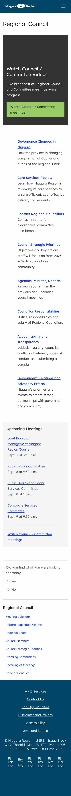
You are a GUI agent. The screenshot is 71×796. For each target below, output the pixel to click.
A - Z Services (35, 691)
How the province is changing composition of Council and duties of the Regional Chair (39, 152)
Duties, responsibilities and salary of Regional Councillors (40, 317)
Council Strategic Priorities (24, 649)
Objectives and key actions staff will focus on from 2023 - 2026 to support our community (40, 255)
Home (20, 6)
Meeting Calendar (18, 616)
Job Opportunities (36, 707)
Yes (14, 581)
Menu (63, 6)
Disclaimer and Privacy (35, 715)
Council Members (17, 641)
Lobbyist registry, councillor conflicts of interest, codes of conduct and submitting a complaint (39, 350)
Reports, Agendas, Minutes (24, 624)
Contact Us (35, 699)
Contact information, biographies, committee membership (40, 222)
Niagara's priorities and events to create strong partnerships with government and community (40, 392)
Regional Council (18, 607)
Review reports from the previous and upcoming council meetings (39, 289)
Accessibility (35, 723)
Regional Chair (16, 633)
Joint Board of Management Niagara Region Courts (24, 443)
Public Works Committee (26, 466)
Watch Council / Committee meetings (32, 109)
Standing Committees (21, 657)
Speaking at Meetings (21, 665)
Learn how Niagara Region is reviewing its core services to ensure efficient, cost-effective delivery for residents (40, 189)
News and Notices (36, 731)
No (13, 589)
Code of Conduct (17, 673)
